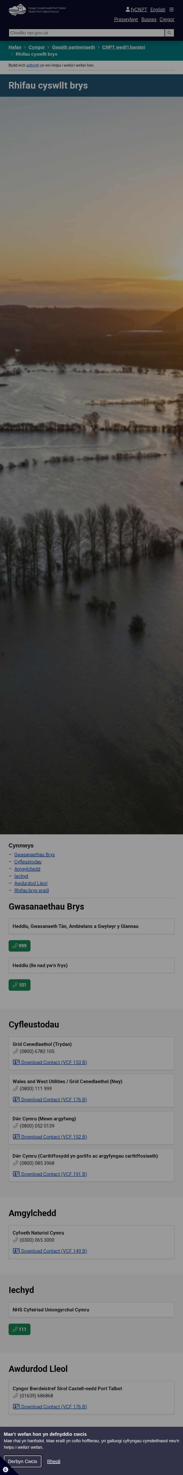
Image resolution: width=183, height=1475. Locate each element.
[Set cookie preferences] (9, 1465)
